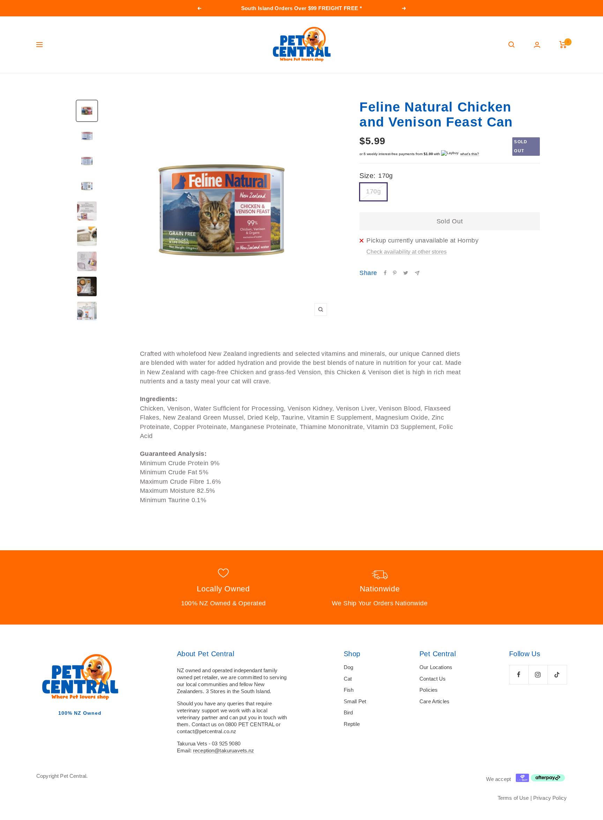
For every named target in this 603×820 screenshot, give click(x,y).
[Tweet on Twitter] (406, 272)
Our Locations (435, 667)
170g (373, 191)
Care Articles (434, 701)
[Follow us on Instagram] (538, 674)
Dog (348, 667)
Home (42, 86)
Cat (348, 679)
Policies (428, 690)
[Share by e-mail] (417, 273)
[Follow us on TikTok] (557, 674)
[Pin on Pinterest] (394, 272)
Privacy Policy (550, 798)
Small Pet (355, 701)
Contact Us (432, 679)
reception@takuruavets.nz (223, 750)
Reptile (352, 724)
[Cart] (563, 44)
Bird (348, 712)
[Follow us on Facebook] (518, 674)
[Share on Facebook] (385, 272)
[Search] (511, 44)
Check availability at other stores (406, 252)
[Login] (537, 45)
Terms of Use (513, 798)
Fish (349, 690)
